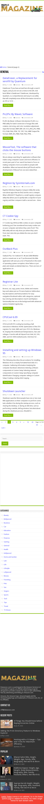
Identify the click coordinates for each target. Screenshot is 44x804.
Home (4, 67)
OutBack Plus (10, 248)
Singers (6, 591)
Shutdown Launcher (14, 391)
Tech (5, 599)
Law (5, 561)
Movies (6, 576)
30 (37, 425)
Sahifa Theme (6, 797)
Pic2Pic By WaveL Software (18, 114)
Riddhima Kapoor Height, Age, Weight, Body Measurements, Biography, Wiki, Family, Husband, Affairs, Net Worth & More (20, 772)
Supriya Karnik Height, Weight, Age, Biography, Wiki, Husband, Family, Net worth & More (27, 785)
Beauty (6, 515)
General (17, 85)
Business (7, 523)
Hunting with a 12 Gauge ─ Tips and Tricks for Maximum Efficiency (27, 741)
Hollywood (7, 553)
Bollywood (7, 519)
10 (28, 422)
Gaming (6, 542)
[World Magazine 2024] (22, 8)
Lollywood (7, 572)
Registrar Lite (10, 281)
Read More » (8, 105)
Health (6, 549)
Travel (6, 606)
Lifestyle (7, 568)
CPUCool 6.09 (10, 317)
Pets (5, 583)
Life (5, 564)
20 (32, 422)
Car (5, 527)
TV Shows (7, 610)
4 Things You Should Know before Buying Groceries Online (28, 722)
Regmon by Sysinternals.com (19, 183)
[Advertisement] (22, 41)
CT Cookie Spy (10, 215)
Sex (5, 587)
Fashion (6, 534)
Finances (7, 538)
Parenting (7, 580)
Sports (6, 595)
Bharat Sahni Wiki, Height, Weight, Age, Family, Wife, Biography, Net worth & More (26, 759)
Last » (3, 428)
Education (7, 530)
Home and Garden (10, 557)
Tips (5, 602)
